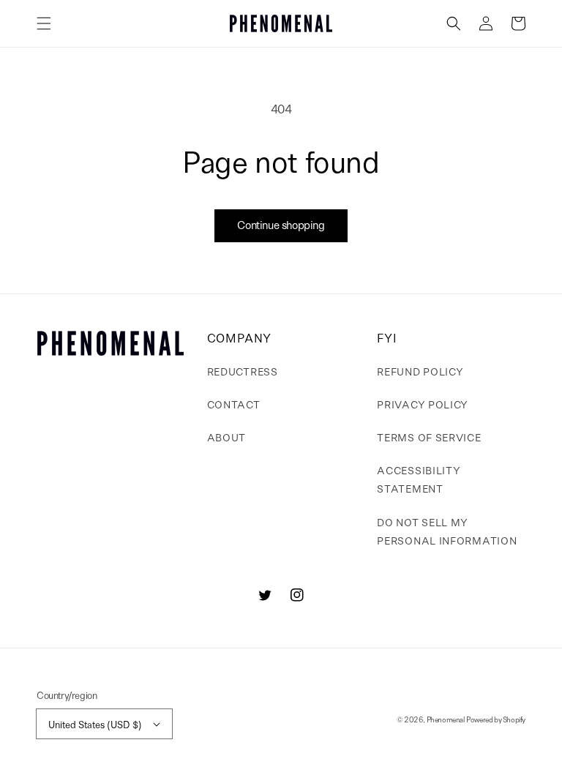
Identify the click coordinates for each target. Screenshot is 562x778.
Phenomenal (446, 719)
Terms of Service (429, 437)
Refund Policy (420, 371)
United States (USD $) (95, 724)
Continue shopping (280, 224)
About (227, 437)
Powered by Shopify (495, 719)
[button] (44, 23)
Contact (234, 404)
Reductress (242, 371)
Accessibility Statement (418, 479)
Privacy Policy (422, 404)
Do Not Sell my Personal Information (447, 531)
